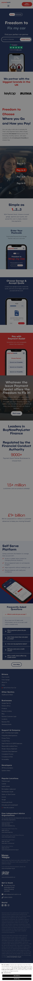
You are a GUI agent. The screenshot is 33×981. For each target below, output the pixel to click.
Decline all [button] (17, 975)
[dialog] (16, 972)
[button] (17, 973)
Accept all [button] (17, 978)
